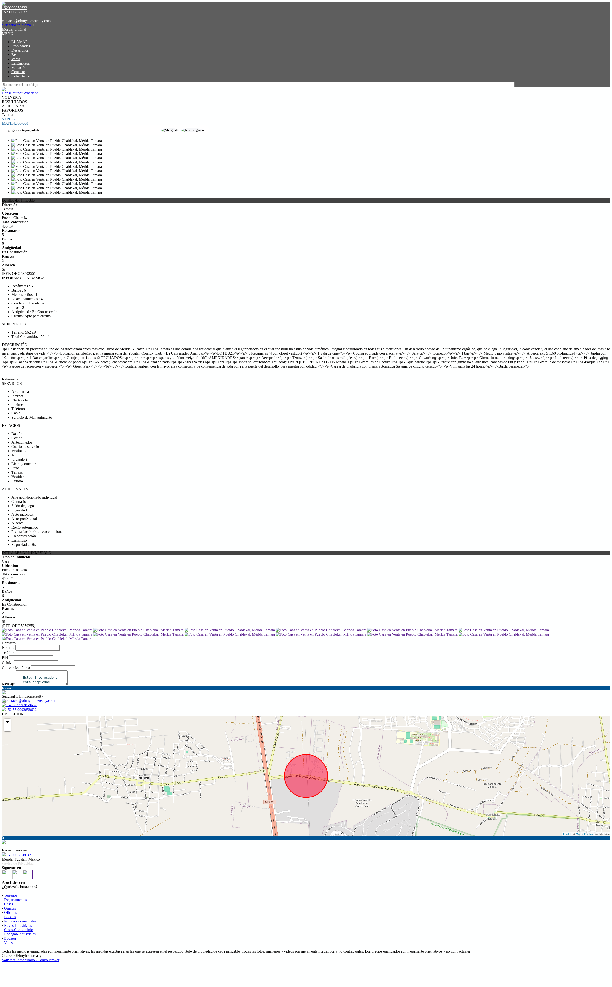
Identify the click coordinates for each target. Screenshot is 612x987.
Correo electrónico (16, 668)
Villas (8, 943)
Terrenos (10, 895)
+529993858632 (18, 855)
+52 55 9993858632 (21, 710)
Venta (15, 59)
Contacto (18, 72)
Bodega (10, 938)
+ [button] (7, 721)
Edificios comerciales (20, 921)
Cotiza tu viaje (22, 76)
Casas (8, 904)
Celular (7, 663)
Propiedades (20, 46)
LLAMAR (19, 42)
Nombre (8, 647)
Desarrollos (20, 50)
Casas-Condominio (18, 930)
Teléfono (8, 653)
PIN (5, 658)
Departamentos (15, 900)
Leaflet (567, 834)
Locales (10, 917)
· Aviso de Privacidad (18, 863)
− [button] (7, 728)
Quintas (10, 908)
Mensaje (8, 684)
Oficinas (10, 913)
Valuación (19, 67)
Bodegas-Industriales (20, 934)
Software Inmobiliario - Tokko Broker (30, 960)
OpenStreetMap (585, 834)
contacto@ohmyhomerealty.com (26, 21)
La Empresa (20, 63)
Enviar (7, 688)
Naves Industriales (18, 925)
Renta (15, 55)
